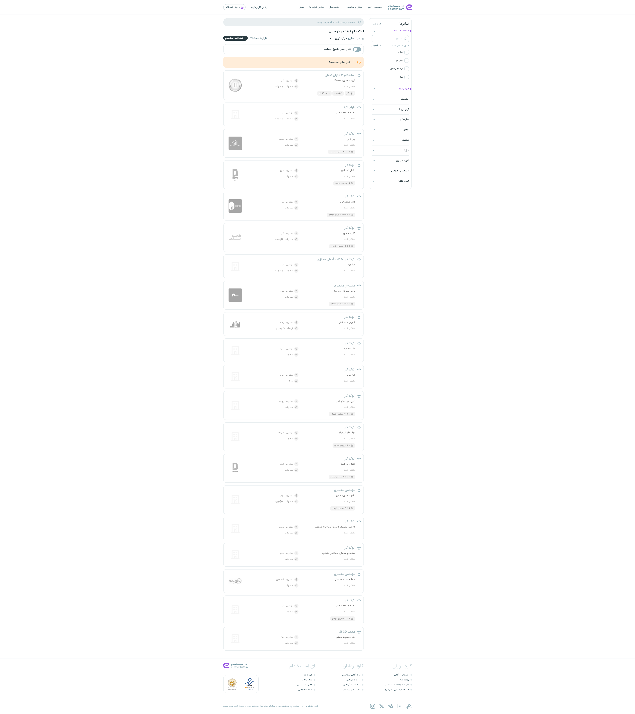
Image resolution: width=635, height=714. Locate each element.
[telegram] (391, 706)
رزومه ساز (334, 7)
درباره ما (308, 675)
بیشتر (301, 7)
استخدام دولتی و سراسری (396, 690)
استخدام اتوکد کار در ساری (346, 31)
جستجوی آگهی (374, 7)
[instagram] (372, 706)
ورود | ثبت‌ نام (233, 7)
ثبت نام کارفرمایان (351, 685)
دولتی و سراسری (354, 7)
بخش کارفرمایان (259, 7)
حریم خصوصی (305, 690)
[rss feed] (409, 706)
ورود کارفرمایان (353, 680)
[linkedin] (400, 706)
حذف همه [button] (376, 24)
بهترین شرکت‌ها (316, 7)
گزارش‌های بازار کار (351, 690)
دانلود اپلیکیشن (304, 685)
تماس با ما (307, 680)
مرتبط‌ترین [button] (341, 39)
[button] (390, 52)
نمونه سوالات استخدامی (397, 685)
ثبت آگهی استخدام (234, 38)
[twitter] (381, 706)
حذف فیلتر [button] (376, 45)
